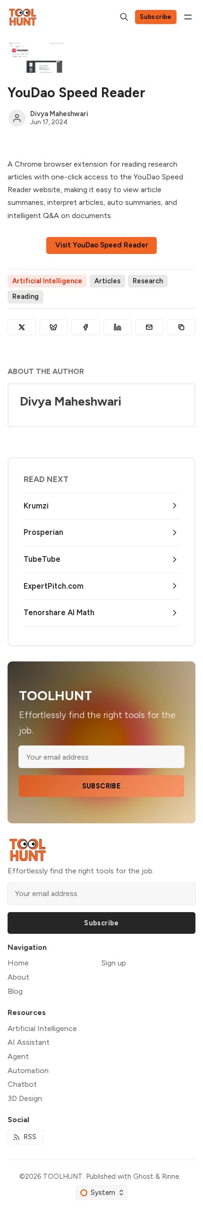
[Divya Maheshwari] (17, 118)
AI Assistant (29, 1042)
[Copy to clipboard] (181, 327)
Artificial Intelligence (47, 281)
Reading (25, 296)
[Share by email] (149, 327)
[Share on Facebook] (85, 327)
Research (148, 281)
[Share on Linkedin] (117, 327)
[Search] (124, 17)
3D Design (25, 1098)
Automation (28, 1070)
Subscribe (156, 16)
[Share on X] (22, 327)
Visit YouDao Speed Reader (101, 245)
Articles (107, 281)
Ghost (143, 1176)
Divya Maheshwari (59, 114)
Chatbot (22, 1084)
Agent (18, 1056)
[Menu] (187, 17)
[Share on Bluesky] (54, 327)
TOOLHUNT (63, 1176)
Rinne (170, 1176)
